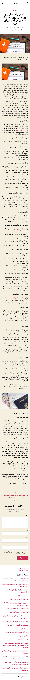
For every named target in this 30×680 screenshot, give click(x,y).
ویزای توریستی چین (13, 229)
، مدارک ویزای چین (15, 298)
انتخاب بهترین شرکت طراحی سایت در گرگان (15, 621)
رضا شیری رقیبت (23, 636)
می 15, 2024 (10, 27)
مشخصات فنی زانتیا (22, 595)
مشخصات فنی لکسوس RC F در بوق (17, 625)
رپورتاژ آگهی (15, 10)
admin (18, 27)
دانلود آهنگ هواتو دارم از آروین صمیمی (17, 632)
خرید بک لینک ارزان (23, 568)
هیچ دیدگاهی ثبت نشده (13, 30)
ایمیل (26, 537)
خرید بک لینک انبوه (23, 570)
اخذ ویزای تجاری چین (22, 130)
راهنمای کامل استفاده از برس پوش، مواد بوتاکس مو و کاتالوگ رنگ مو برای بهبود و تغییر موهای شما (15, 645)
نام (27, 530)
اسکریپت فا (15, 3)
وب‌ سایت (25, 544)
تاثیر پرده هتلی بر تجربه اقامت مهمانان (17, 608)
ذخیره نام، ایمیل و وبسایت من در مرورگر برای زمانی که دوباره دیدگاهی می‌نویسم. (14, 552)
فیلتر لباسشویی (24, 628)
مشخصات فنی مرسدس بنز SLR (19, 599)
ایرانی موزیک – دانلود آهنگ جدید (19, 612)
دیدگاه (26, 515)
